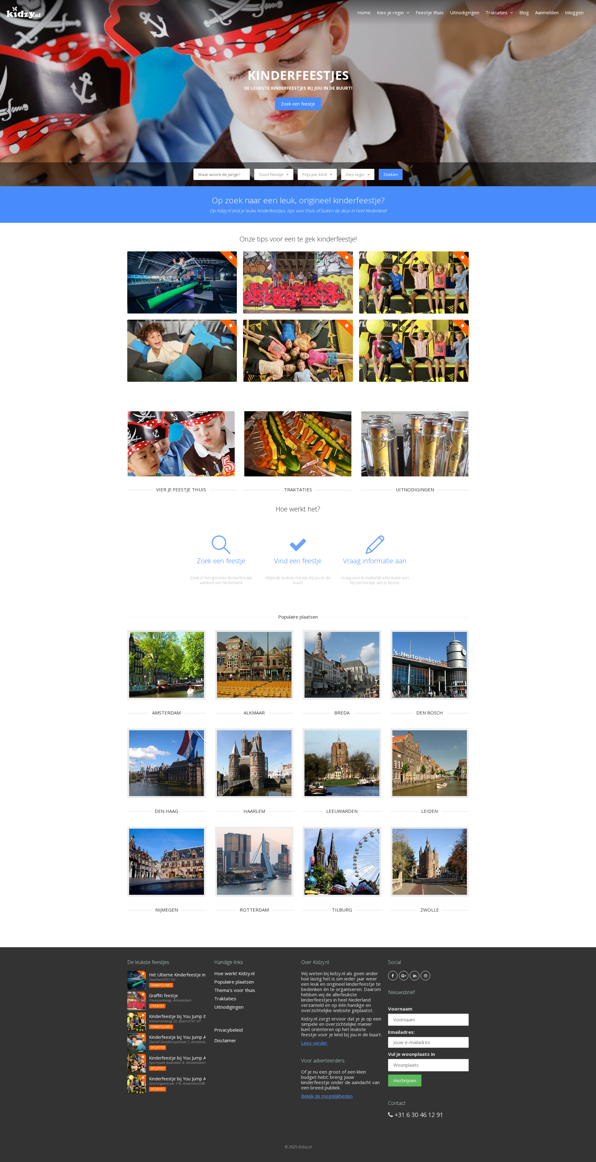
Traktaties (496, 12)
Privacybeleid (228, 1030)
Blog (524, 12)
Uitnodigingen (464, 12)
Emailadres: (401, 1032)
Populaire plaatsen (234, 982)
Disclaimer (225, 1040)
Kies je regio (390, 12)
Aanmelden (547, 12)
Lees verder (314, 1043)
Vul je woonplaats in (411, 1054)
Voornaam (400, 1009)
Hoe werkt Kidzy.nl (234, 973)
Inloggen (574, 12)
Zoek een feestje (298, 104)
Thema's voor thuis (234, 990)
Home (364, 12)
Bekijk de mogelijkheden (327, 1096)
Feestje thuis (430, 12)
